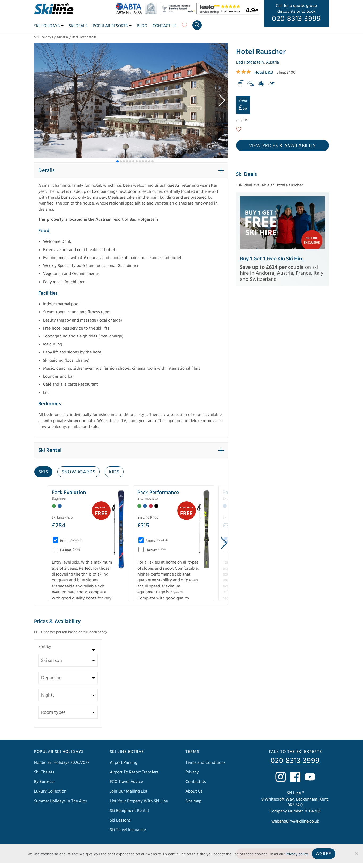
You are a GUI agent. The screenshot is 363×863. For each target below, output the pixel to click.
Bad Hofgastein (84, 37)
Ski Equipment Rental (129, 811)
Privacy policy (297, 854)
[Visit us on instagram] (280, 777)
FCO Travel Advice (126, 782)
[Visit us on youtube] (310, 777)
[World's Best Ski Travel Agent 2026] (152, 13)
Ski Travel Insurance (128, 830)
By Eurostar (44, 782)
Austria (62, 37)
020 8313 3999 (296, 19)
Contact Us (164, 26)
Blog (142, 26)
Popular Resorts (110, 26)
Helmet (69, 550)
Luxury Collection (50, 791)
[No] (356, 853)
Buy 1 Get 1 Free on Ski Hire (272, 258)
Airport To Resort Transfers (134, 772)
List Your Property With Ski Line (139, 801)
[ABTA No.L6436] (130, 13)
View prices (282, 145)
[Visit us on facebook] (295, 777)
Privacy (192, 772)
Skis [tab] (43, 472)
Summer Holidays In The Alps (60, 801)
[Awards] (179, 13)
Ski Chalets (44, 772)
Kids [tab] (114, 472)
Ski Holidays (47, 26)
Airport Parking (123, 762)
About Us (193, 791)
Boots (70, 541)
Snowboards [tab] (78, 472)
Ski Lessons (120, 820)
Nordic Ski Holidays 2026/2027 (61, 762)
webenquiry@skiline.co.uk (295, 821)
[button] (221, 100)
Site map (193, 801)
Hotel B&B (263, 72)
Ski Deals (78, 26)
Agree (323, 854)
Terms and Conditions (205, 762)
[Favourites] (184, 26)
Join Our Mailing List (128, 791)
